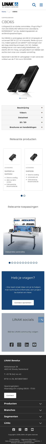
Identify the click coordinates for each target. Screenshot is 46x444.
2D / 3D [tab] (23, 122)
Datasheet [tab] (23, 118)
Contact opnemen (23, 303)
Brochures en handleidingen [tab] (23, 127)
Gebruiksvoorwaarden (12, 441)
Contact (10, 395)
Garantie (37, 441)
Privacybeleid (27, 441)
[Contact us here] (41, 319)
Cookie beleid (14, 439)
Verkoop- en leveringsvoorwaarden (22, 442)
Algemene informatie (28, 439)
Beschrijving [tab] (23, 108)
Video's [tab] (23, 113)
